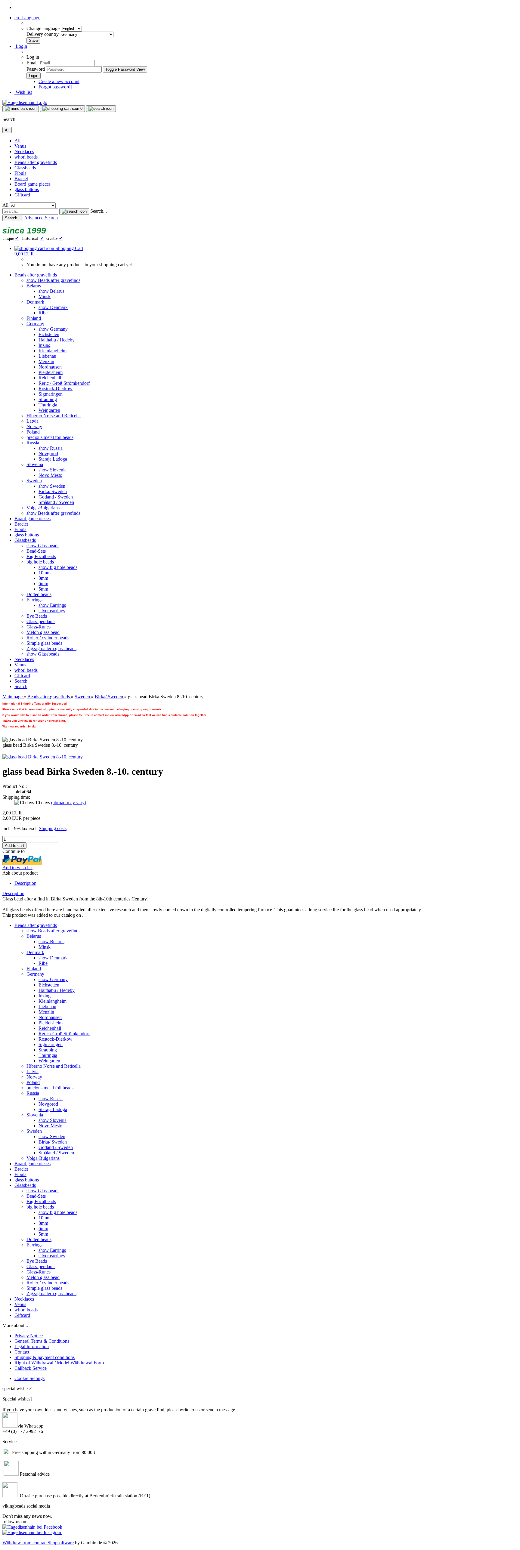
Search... (98, 211)
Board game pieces (32, 184)
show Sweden (52, 486)
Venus (20, 146)
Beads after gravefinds (35, 162)
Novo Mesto (50, 475)
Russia (32, 442)
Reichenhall (50, 377)
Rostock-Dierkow (56, 388)
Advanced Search (41, 217)
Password (35, 69)
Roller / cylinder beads (47, 637)
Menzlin (46, 361)
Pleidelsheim (51, 372)
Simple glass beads (44, 643)
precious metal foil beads (49, 437)
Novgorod (48, 453)
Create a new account (59, 81)
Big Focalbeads (41, 556)
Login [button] (20, 46)
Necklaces (24, 151)
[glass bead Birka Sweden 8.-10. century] (42, 756)
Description (25, 883)
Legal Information (31, 1346)
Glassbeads (25, 167)
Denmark (35, 301)
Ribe (43, 312)
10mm (45, 572)
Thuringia (48, 404)
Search (20, 681)
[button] (27, 17)
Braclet (21, 178)
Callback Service (30, 1368)
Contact (21, 1351)
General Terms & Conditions (41, 1341)
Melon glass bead (43, 632)
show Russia (51, 448)
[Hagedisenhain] (24, 102)
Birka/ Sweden (53, 491)
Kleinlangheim (53, 350)
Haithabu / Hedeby (57, 339)
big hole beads (40, 561)
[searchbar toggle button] (101, 108)
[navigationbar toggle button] (20, 108)
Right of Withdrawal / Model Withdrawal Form (59, 1362)
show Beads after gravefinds (53, 280)
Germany (35, 323)
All (17, 140)
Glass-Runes (38, 626)
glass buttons (26, 189)
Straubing (48, 399)
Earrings (34, 599)
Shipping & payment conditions (44, 1357)
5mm (43, 588)
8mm (43, 578)
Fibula (20, 173)
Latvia (32, 421)
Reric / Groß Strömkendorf (64, 383)
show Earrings (52, 605)
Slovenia (34, 464)
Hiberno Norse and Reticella (53, 415)
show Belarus (51, 291)
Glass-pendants (40, 621)
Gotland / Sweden (56, 496)
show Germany (53, 329)
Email (32, 62)
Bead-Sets (36, 551)
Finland (33, 318)
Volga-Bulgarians (43, 507)
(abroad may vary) (68, 802)
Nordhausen (50, 366)
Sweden (34, 480)
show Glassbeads (42, 545)
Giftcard (22, 194)
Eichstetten (49, 334)
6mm (43, 583)
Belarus (33, 285)
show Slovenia (53, 469)
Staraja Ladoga (53, 459)
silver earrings (52, 610)
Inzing (45, 345)
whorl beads (26, 156)
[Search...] (74, 211)
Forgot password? (56, 86)
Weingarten (49, 410)
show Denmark (53, 307)
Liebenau (47, 356)
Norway (34, 426)
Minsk (45, 296)
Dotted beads (38, 594)
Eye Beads (36, 616)
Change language (43, 28)
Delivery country (43, 34)
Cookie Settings (29, 1378)
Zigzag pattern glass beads (51, 648)
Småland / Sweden (56, 502)
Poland (33, 431)
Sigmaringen (51, 394)
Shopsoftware (61, 1542)
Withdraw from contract (25, 1542)
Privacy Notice (28, 1335)
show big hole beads (58, 567)
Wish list (23, 92)
